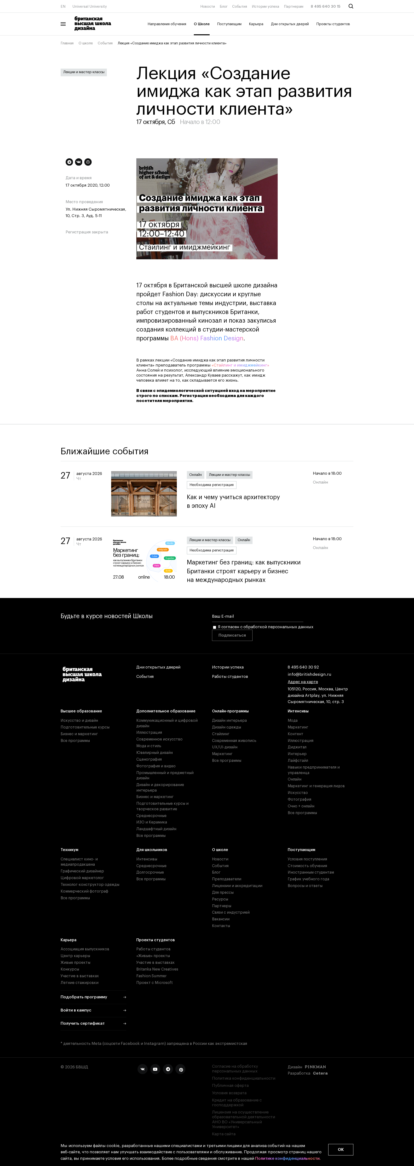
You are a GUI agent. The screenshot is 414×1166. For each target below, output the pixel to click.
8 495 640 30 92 (303, 667)
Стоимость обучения (307, 866)
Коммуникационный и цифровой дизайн (167, 723)
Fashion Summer (151, 976)
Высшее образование (81, 711)
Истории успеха (265, 6)
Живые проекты (75, 963)
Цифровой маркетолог (82, 878)
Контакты (221, 926)
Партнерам (293, 6)
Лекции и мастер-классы (83, 72)
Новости (207, 6)
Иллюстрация (149, 732)
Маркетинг (222, 754)
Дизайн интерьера (229, 720)
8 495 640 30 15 (325, 6)
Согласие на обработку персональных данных (235, 1068)
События (239, 6)
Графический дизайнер (82, 871)
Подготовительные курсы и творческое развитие (162, 806)
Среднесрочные (151, 816)
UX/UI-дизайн (224, 747)
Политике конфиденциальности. (288, 1158)
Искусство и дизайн (79, 720)
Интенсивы (298, 711)
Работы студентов (230, 677)
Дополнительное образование (166, 711)
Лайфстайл (298, 761)
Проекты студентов (333, 24)
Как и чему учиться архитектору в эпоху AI (233, 501)
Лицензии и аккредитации (237, 886)
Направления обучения (167, 24)
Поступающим (229, 24)
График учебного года (308, 879)
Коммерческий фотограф (84, 891)
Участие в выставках (80, 976)
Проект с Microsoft (154, 983)
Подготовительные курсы (85, 727)
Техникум (69, 850)
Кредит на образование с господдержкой (237, 1102)
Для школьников (151, 850)
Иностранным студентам (311, 872)
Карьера (256, 24)
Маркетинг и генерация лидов (316, 786)
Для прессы (223, 892)
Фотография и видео (156, 766)
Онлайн (195, 475)
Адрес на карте (303, 682)
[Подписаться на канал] (69, 162)
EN (63, 6)
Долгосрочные (150, 872)
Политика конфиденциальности (243, 1078)
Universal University (89, 6)
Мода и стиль (148, 746)
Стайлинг (221, 734)
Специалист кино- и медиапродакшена (79, 862)
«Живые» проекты (153, 956)
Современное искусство (159, 739)
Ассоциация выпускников (85, 949)
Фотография (299, 799)
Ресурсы (220, 899)
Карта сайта (224, 1134)
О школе (86, 43)
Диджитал (297, 747)
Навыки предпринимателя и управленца (314, 770)
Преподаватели (226, 879)
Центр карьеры (75, 956)
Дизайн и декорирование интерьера (160, 787)
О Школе (202, 24)
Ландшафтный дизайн (156, 829)
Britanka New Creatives (157, 969)
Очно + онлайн (301, 806)
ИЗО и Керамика (151, 822)
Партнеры (221, 906)
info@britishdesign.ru (309, 674)
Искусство (298, 793)
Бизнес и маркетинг (79, 734)
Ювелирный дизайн (154, 753)
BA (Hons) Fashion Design (206, 338)
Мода (293, 720)
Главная (67, 43)
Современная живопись (234, 741)
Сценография (149, 759)
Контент (295, 734)
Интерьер (297, 754)
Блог (224, 6)
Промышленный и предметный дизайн (165, 775)
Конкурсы (70, 969)
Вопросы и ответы (305, 886)
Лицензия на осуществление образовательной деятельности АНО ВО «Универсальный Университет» (243, 1119)
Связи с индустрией (231, 912)
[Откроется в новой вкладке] (143, 1069)
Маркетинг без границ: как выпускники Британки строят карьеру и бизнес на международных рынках (244, 571)
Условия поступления (307, 859)
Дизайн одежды (226, 727)
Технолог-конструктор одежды (90, 885)
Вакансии (221, 919)
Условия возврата (229, 1093)
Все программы (75, 741)
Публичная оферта (230, 1085)
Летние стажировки (79, 983)
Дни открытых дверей (290, 24)
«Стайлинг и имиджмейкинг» (240, 365)
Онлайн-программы (230, 711)
